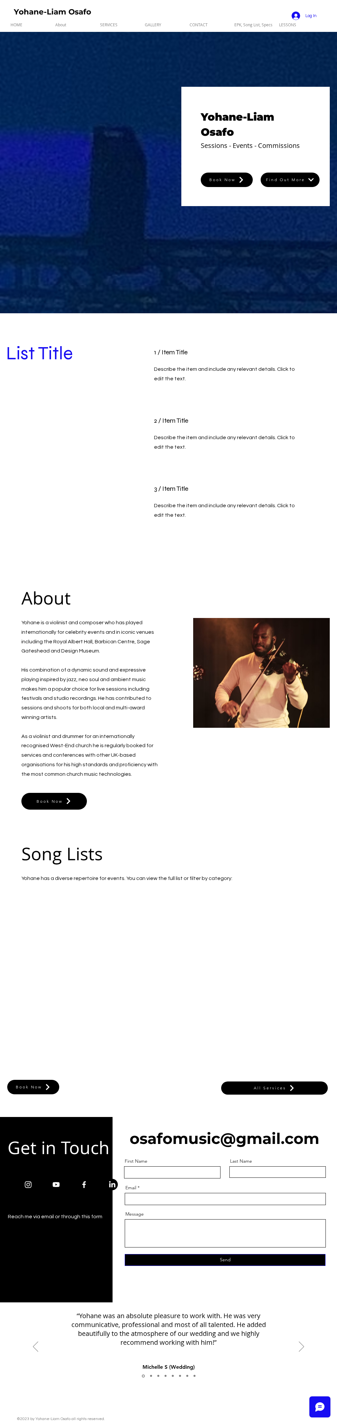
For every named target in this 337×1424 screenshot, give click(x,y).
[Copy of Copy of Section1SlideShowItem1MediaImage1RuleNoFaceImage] (158, 1376)
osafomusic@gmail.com (224, 1138)
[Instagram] (28, 1184)
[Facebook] (84, 1184)
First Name (136, 1161)
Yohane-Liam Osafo (52, 11)
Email (130, 1187)
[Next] (301, 1347)
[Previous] (35, 1347)
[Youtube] (56, 1184)
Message (134, 1214)
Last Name (241, 1161)
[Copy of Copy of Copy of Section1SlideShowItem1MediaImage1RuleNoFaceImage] (166, 1376)
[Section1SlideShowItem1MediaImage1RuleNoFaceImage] (143, 1375)
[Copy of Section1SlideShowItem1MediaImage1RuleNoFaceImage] (151, 1376)
